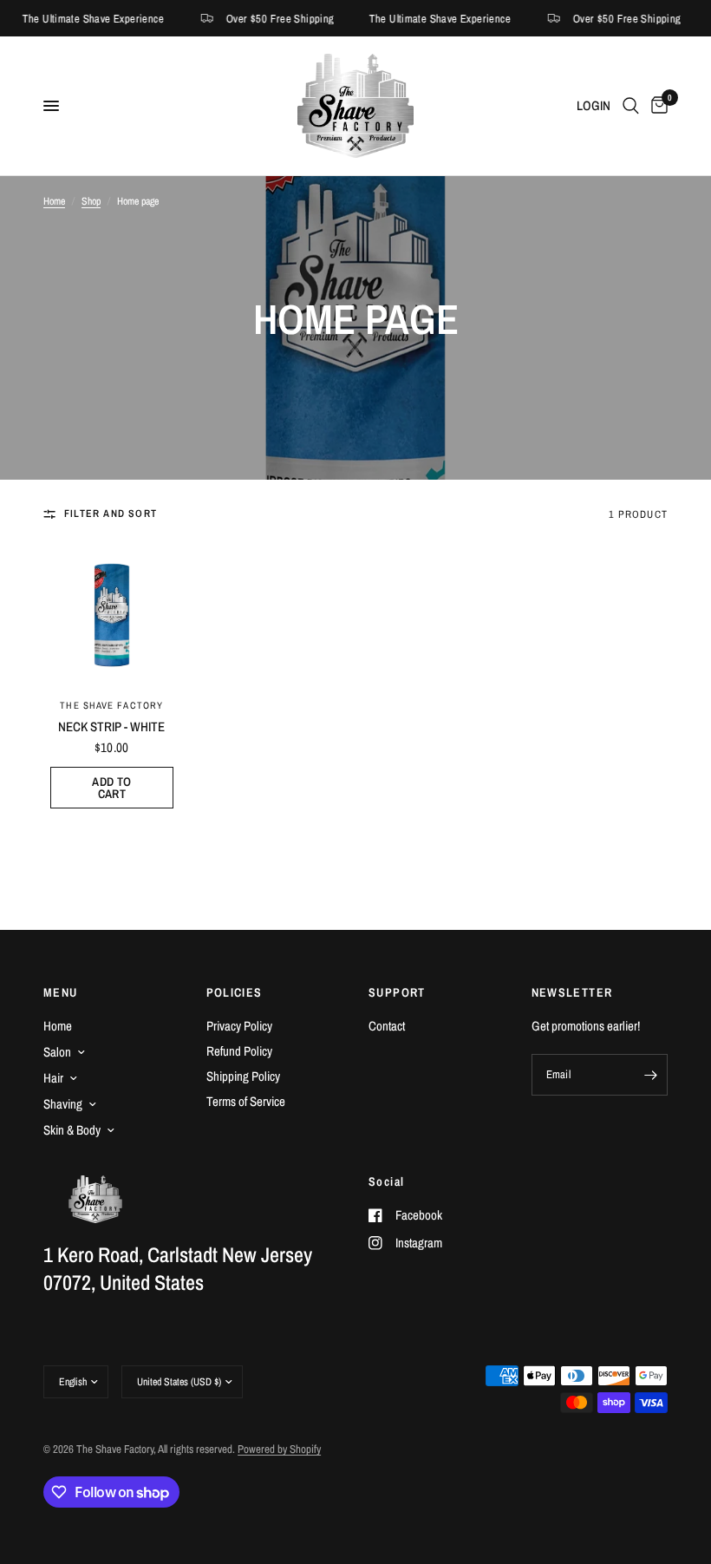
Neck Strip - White (111, 726)
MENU (60, 992)
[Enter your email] (650, 1075)
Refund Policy (239, 1051)
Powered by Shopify (279, 1449)
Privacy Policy (239, 1026)
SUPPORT (397, 992)
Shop (91, 201)
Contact (387, 1026)
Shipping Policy (243, 1076)
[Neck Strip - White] (111, 615)
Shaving (62, 1104)
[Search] (630, 105)
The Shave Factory (111, 705)
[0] (656, 105)
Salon (57, 1052)
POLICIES (234, 992)
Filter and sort (110, 513)
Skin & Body (72, 1130)
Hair (53, 1078)
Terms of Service (245, 1101)
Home (54, 201)
